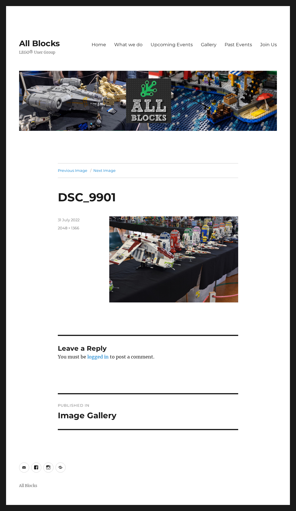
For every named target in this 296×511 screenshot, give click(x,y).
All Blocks (39, 43)
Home (99, 44)
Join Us (268, 44)
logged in (98, 357)
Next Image (104, 170)
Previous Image (72, 170)
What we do (128, 44)
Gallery (209, 44)
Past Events (238, 44)
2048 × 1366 (68, 228)
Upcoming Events (172, 44)
